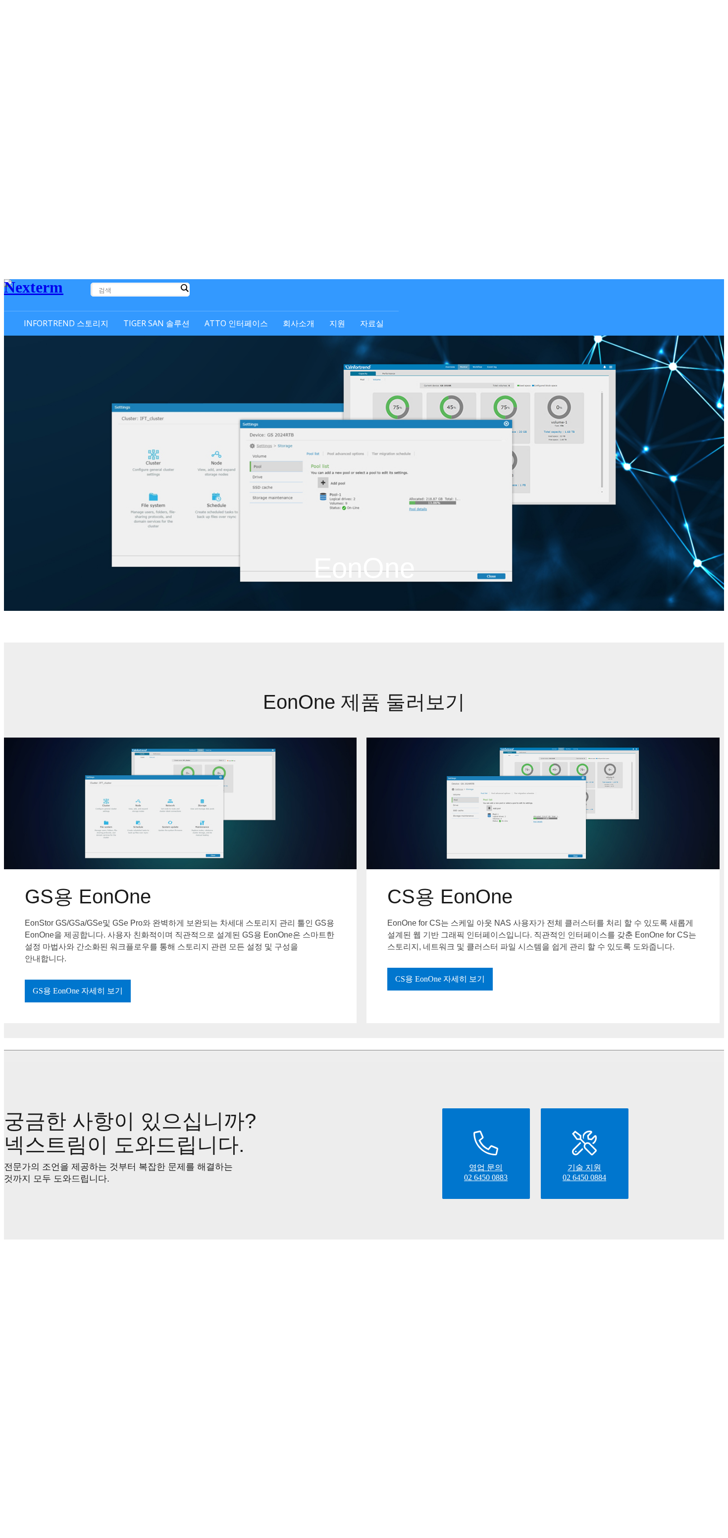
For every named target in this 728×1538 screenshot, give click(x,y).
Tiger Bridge (228, 1282)
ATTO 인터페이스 (320, 1268)
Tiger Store (226, 1293)
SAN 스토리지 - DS (97, 1369)
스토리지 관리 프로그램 (105, 1422)
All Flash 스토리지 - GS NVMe (114, 1307)
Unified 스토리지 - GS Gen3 (110, 1332)
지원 (492, 1268)
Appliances (225, 1327)
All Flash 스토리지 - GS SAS (111, 1294)
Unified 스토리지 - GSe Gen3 (111, 1344)
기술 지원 (518, 1294)
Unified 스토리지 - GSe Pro (109, 1356)
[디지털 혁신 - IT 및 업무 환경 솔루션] (46, 292)
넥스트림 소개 (427, 1282)
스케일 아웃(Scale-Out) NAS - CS (118, 1282)
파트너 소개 (424, 1294)
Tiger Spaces (228, 1316)
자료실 (593, 1268)
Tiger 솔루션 (216, 1268)
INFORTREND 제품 (84, 1268)
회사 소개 (402, 1268)
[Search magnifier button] (184, 288)
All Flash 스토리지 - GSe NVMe (115, 1319)
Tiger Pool (225, 1304)
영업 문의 (518, 1282)
